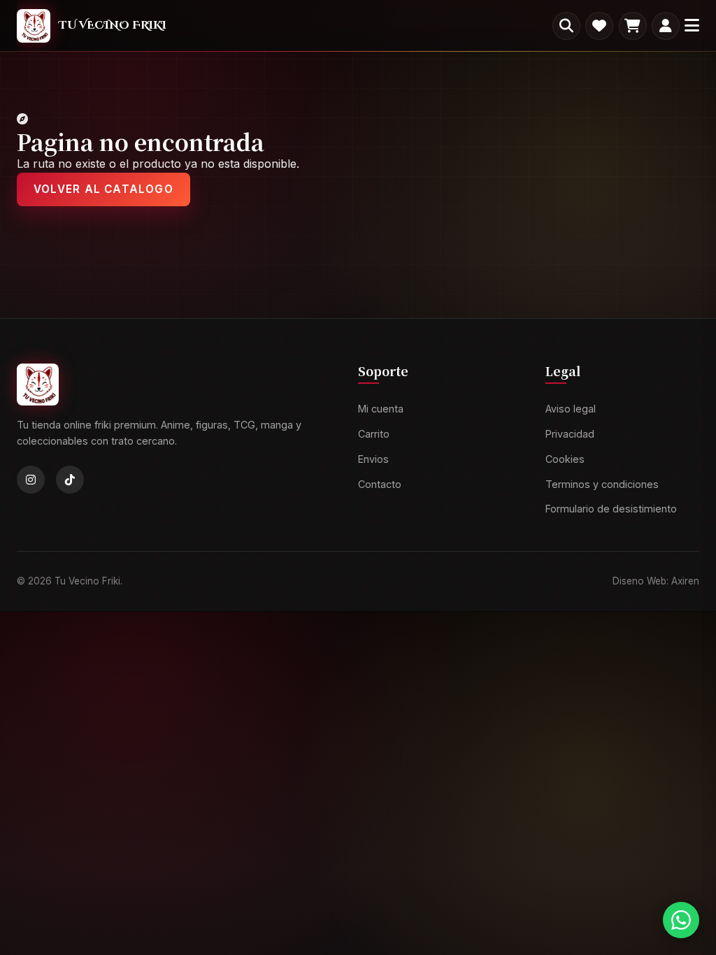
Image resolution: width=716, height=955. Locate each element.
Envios (373, 459)
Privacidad (569, 434)
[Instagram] (31, 480)
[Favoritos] (599, 26)
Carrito (373, 434)
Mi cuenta (380, 409)
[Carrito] (633, 26)
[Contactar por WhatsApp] (681, 920)
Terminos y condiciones (602, 484)
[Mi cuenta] (666, 26)
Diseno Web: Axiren (656, 581)
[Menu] (692, 25)
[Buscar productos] (566, 26)
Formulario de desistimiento (611, 509)
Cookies (565, 459)
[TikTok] (70, 480)
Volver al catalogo (103, 189)
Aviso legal (570, 409)
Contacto (379, 484)
